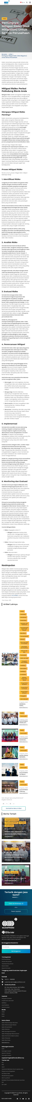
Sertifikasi (4, 1003)
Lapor (3, 1067)
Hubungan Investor (8, 1046)
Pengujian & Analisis (7, 998)
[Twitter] (20, 1098)
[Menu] (30, 2)
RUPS (3, 1049)
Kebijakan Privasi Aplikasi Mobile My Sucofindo (13, 1080)
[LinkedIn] (28, 1098)
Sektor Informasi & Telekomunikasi (10, 1036)
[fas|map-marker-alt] (3, 985)
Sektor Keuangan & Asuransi (9, 1031)
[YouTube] (23, 1098)
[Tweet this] (7, 804)
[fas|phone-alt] (3, 979)
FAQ (3, 1062)
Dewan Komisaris (6, 968)
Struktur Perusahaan (7, 961)
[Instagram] (26, 1098)
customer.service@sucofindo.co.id (15, 982)
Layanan (4, 996)
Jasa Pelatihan (5, 1005)
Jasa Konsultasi (6, 1007)
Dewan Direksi (5, 966)
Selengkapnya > (6, 1042)
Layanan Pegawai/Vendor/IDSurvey (13, 1058)
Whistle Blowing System (7, 1075)
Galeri (3, 1016)
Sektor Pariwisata (6, 1038)
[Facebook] (17, 1098)
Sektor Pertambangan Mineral (9, 1025)
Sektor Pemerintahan (7, 1027)
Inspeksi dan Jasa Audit (7, 1000)
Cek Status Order (6, 1073)
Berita (3, 1014)
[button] (22, 2)
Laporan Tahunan (6, 1053)
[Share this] (3, 804)
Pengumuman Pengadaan (8, 1071)
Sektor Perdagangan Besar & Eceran (10, 1033)
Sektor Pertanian (6, 1029)
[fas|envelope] (3, 982)
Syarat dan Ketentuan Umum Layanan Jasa (12, 1069)
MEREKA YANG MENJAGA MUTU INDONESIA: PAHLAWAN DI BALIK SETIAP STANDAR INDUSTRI (16, 834)
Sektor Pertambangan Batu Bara (10, 1022)
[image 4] (6, 2)
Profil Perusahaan (6, 959)
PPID (3, 1064)
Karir (3, 973)
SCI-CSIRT (4, 1084)
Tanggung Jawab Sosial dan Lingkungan (14, 970)
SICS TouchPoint (6, 1078)
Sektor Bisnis (6, 1020)
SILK (3, 1082)
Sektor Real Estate (6, 1040)
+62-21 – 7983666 (10, 979)
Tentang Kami (6, 957)
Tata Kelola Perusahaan (7, 963)
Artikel (3, 1012)
